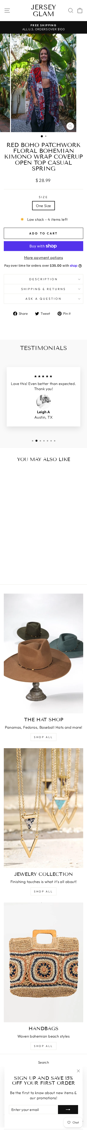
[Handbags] (43, 962)
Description (43, 279)
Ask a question (43, 298)
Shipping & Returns (43, 289)
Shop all (43, 737)
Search (43, 1062)
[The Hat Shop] (43, 653)
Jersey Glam (43, 10)
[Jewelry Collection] (43, 808)
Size (43, 197)
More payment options (43, 257)
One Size (43, 205)
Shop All (43, 891)
